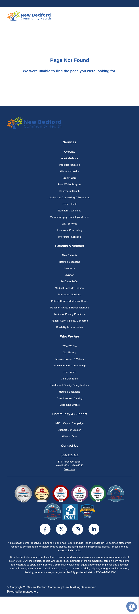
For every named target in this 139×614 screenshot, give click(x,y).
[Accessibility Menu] (131, 606)
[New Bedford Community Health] (29, 15)
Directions (69, 469)
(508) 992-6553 (70, 455)
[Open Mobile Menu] (129, 16)
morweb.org (30, 591)
